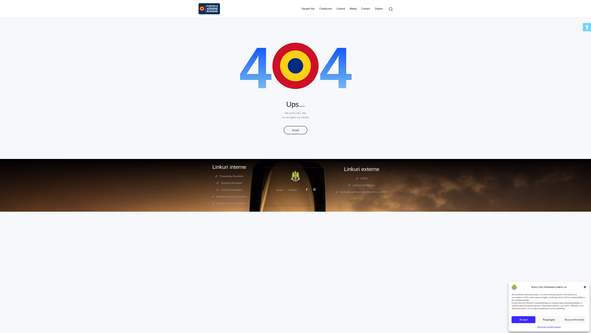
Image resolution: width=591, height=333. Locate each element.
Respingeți (549, 319)
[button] (584, 287)
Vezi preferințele (574, 319)
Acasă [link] (295, 130)
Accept (523, 319)
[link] (587, 27)
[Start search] (391, 9)
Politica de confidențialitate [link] (549, 327)
